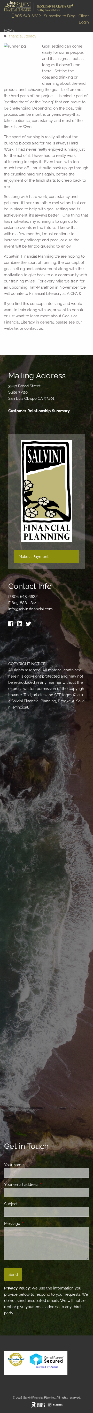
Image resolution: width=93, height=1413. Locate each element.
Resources (15, 75)
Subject (29, 1204)
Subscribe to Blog (59, 16)
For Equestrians (20, 120)
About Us (13, 53)
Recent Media (17, 87)
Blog (9, 64)
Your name (32, 1165)
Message (31, 1223)
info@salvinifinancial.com (30, 609)
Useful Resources (57, 87)
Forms (10, 98)
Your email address (40, 1184)
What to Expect (46, 53)
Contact (12, 109)
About (10, 42)
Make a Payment (34, 556)
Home (9, 30)
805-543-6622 (28, 16)
